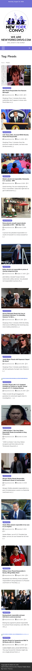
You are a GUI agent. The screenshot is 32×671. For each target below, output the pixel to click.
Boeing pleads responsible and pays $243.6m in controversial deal (14, 616)
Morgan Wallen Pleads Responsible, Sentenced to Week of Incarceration (14, 479)
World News (6, 176)
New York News (7, 220)
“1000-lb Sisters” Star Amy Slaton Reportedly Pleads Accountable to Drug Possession (15, 432)
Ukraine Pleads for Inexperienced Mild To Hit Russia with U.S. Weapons (15, 641)
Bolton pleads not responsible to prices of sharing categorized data (15, 270)
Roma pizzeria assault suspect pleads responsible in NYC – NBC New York (14, 224)
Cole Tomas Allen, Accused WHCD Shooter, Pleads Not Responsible (16, 135)
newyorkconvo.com (9, 95)
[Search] (29, 48)
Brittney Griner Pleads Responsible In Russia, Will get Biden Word (14, 572)
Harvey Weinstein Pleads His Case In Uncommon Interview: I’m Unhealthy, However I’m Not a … (14, 315)
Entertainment (6, 88)
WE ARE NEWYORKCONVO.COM (16, 38)
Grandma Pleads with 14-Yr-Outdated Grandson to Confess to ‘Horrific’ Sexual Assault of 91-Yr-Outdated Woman (15, 386)
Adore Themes (8, 669)
